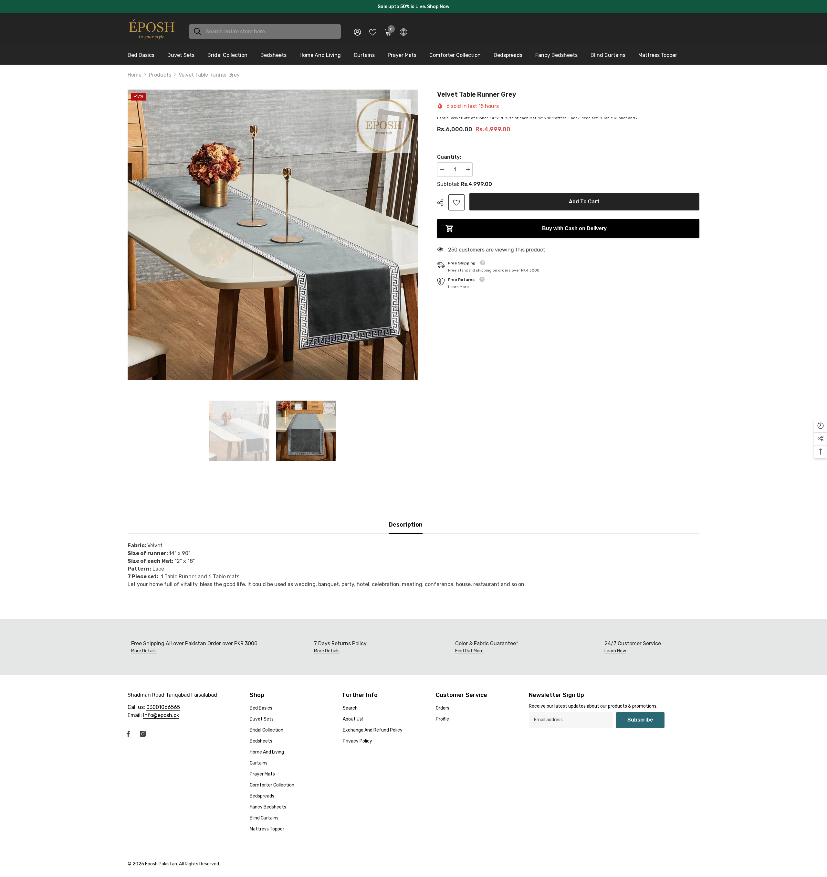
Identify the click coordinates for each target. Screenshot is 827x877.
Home (134, 72)
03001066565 (163, 704)
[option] (273, 231)
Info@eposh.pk (161, 712)
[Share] (442, 199)
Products (160, 72)
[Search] (265, 28)
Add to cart (584, 198)
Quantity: (449, 154)
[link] (456, 199)
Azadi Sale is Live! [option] (413, 5)
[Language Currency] (403, 28)
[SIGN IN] (357, 28)
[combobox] (271, 28)
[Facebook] (128, 730)
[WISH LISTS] (372, 28)
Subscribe (640, 716)
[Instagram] (143, 730)
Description (406, 521)
